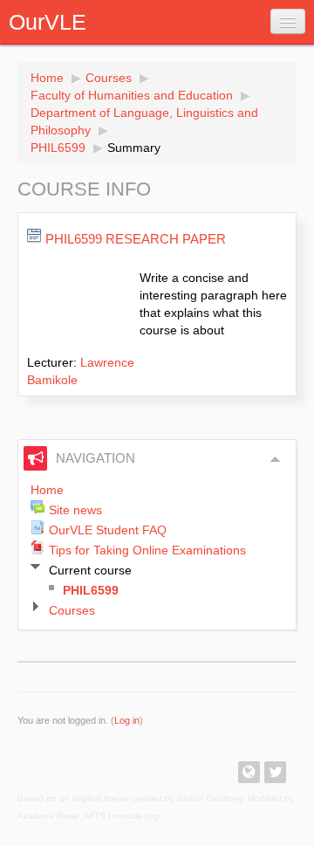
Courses (108, 78)
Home (47, 78)
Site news (75, 510)
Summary (133, 148)
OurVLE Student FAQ (108, 530)
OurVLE (47, 22)
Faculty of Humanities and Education (132, 95)
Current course (90, 570)
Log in (127, 720)
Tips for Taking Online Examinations (147, 550)
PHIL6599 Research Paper (135, 238)
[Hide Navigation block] (276, 459)
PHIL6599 (58, 148)
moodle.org (136, 816)
